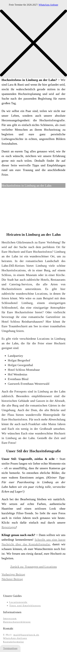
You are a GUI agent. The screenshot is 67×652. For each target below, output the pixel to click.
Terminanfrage (10, 648)
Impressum (10, 618)
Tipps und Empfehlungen (25, 605)
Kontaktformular (13, 642)
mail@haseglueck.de (26, 635)
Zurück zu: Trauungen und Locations (33, 566)
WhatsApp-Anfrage (48, 4)
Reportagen (9, 527)
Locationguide (18, 602)
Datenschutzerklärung (17, 622)
